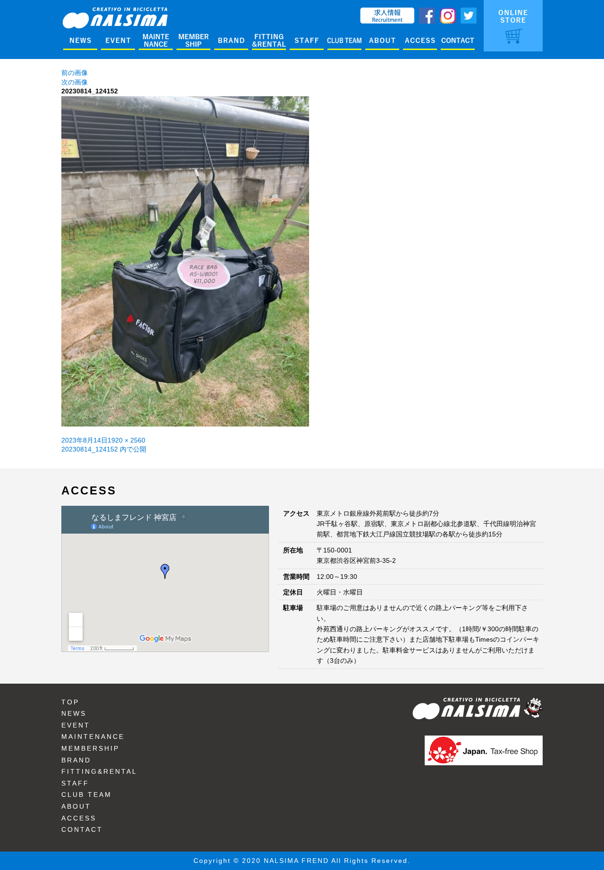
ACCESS (78, 818)
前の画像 (74, 72)
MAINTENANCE (93, 736)
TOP (70, 702)
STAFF (75, 783)
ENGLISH (341, 12)
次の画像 (74, 82)
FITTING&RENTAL (99, 771)
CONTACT (82, 829)
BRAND (76, 760)
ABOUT (76, 806)
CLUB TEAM (86, 794)
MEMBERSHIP (90, 748)
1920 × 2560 (126, 440)
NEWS (73, 713)
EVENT (75, 725)
